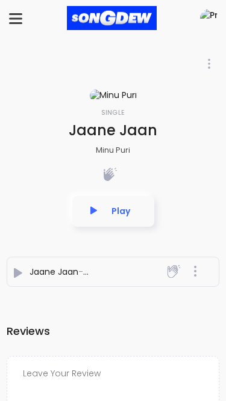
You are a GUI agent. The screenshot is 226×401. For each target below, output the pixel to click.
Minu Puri (113, 150)
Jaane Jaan (54, 272)
